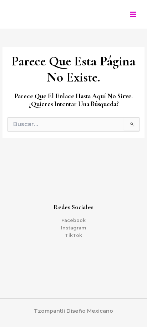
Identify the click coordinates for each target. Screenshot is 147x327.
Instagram (73, 228)
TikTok (73, 235)
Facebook (73, 220)
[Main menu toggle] (133, 14)
